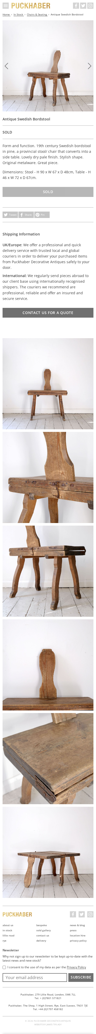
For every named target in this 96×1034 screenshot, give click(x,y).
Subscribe (81, 977)
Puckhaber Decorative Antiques (31, 6)
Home (6, 14)
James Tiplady (54, 1024)
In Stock (19, 14)
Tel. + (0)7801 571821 (48, 998)
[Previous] (6, 66)
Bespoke (41, 925)
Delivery (41, 940)
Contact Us (42, 935)
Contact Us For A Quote (48, 312)
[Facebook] (76, 6)
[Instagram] (90, 6)
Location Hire (78, 935)
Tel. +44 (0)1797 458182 (48, 1009)
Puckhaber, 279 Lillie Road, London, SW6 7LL (48, 994)
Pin (43, 214)
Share (28, 214)
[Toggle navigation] (6, 6)
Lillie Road (8, 935)
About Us (8, 925)
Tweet (13, 214)
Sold (48, 191)
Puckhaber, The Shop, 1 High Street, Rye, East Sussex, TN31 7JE (48, 1005)
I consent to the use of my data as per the (46, 967)
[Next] (89, 66)
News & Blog (77, 925)
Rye (4, 940)
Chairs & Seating (37, 14)
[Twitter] (83, 6)
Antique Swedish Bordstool (67, 14)
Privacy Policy (78, 940)
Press (73, 930)
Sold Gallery (43, 930)
